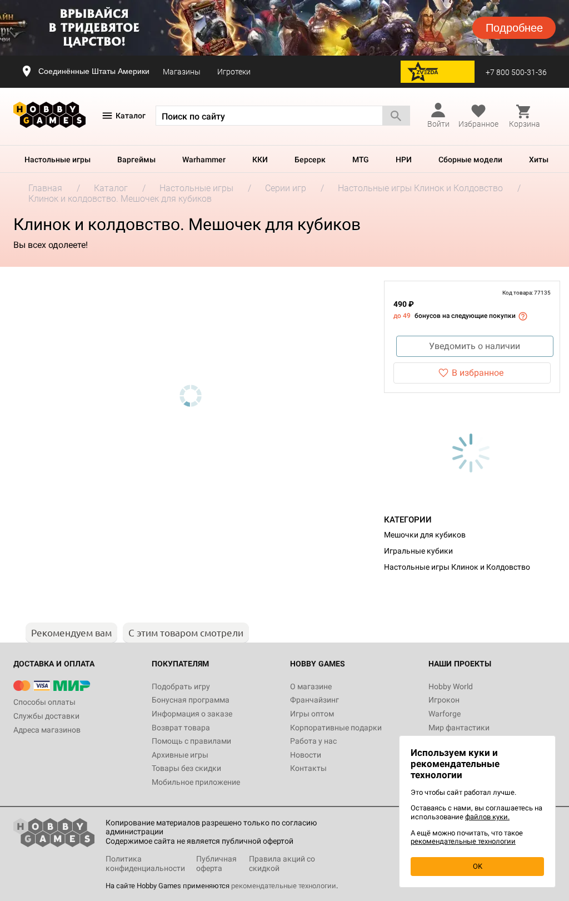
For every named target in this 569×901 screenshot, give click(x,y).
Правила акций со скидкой (282, 863)
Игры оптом (312, 713)
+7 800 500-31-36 (516, 72)
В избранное (477, 372)
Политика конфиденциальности (145, 863)
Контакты (308, 768)
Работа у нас (313, 740)
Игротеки (234, 71)
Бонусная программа (190, 699)
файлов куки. (487, 817)
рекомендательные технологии (283, 886)
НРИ (404, 159)
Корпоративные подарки (336, 727)
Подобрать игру (181, 686)
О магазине (311, 686)
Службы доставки (46, 715)
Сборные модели (470, 159)
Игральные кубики (418, 550)
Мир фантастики (459, 727)
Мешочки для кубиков (425, 534)
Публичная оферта (216, 863)
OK (477, 866)
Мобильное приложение (196, 782)
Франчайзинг (314, 699)
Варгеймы (136, 159)
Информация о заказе (192, 713)
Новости (305, 754)
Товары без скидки (186, 768)
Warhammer (204, 159)
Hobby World (450, 686)
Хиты (538, 159)
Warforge (444, 713)
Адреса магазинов (47, 729)
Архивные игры (180, 754)
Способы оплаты (44, 702)
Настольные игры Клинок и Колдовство (457, 566)
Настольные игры (57, 159)
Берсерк (310, 159)
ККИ (260, 159)
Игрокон (444, 699)
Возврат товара (181, 727)
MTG (360, 159)
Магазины (182, 71)
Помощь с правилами (191, 740)
